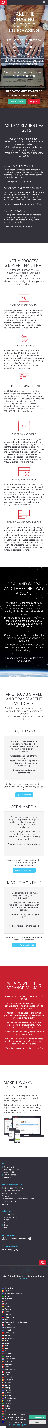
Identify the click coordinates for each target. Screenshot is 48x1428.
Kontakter (8, 1177)
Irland (7, 1340)
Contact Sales (17, 101)
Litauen (8, 1356)
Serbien (8, 1385)
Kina (6, 1348)
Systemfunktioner (11, 1217)
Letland (8, 1353)
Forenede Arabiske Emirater (16, 1322)
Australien (9, 1288)
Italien (7, 1346)
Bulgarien (8, 1298)
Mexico (8, 1367)
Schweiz (8, 1382)
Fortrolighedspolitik (12, 1169)
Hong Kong (9, 1333)
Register (34, 101)
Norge (7, 1372)
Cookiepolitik (9, 1172)
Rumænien (9, 1380)
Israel (7, 1343)
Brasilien (8, 1296)
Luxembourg (10, 1359)
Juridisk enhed (10, 1175)
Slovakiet (8, 1390)
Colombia (8, 1306)
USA (6, 1416)
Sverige (8, 1401)
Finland (8, 1319)
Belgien (8, 1291)
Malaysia (8, 1361)
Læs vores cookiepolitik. (18, 1425)
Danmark (8, 1312)
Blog (6, 1225)
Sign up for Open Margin (24, 870)
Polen (7, 1374)
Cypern (8, 1309)
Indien (7, 1335)
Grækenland (10, 1327)
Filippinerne (9, 1317)
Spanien (8, 1395)
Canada (8, 1301)
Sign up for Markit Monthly (24, 945)
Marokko (8, 1364)
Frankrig (8, 1325)
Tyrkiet (7, 1408)
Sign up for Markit (24, 795)
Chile (7, 1304)
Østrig (7, 1419)
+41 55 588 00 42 (16, 1188)
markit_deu (12, 1193)
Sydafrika (9, 1403)
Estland (8, 1314)
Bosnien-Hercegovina (13, 1293)
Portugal (8, 1377)
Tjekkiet (8, 1406)
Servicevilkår (9, 1167)
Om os (6, 1228)
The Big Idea (9, 1214)
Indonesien (9, 1338)
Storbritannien (10, 1398)
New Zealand (10, 1369)
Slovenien (9, 1393)
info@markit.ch (14, 1191)
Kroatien (8, 1351)
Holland (8, 1330)
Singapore (9, 1387)
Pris (5, 1222)
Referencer (8, 1220)
